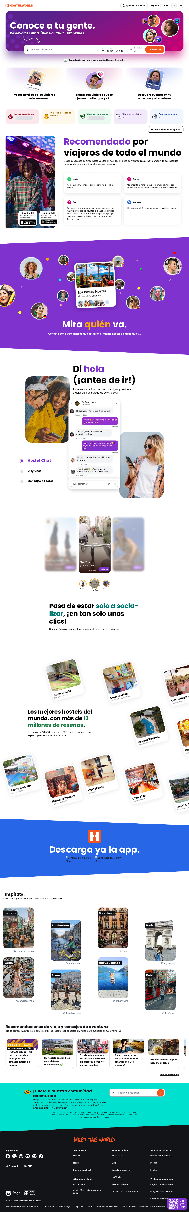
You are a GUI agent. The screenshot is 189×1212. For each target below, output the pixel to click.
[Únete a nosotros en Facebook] (8, 1156)
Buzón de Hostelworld (160, 1199)
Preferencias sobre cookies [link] (152, 1206)
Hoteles (77, 1163)
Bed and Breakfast (82, 1170)
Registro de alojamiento (161, 1184)
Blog (114, 1163)
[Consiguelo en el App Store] (28, 222)
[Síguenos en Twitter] (14, 1156)
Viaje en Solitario (120, 1184)
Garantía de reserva (121, 1170)
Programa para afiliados (161, 1191)
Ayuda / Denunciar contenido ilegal (87, 1191)
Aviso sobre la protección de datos (22, 1206)
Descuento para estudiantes (125, 1191)
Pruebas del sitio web (107, 1206)
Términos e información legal (56, 1206)
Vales (90, 1206)
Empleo (153, 1170)
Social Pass (117, 1155)
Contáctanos (79, 1184)
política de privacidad (99, 1117)
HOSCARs (116, 1177)
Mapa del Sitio (129, 1206)
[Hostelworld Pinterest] (34, 1156)
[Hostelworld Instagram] (21, 1156)
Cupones (79, 1206)
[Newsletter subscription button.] (160, 1092)
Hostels (76, 1155)
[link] (64, 679)
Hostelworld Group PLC (161, 1155)
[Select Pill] (174, 5)
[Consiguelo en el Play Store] (49, 221)
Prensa (153, 1163)
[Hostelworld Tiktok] (41, 1156)
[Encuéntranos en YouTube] (27, 1156)
